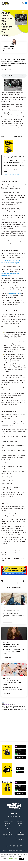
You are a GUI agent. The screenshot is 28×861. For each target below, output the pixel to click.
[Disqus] (14, 720)
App (8, 837)
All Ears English (8, 822)
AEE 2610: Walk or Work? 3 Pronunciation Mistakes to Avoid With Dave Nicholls (13, 615)
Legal (23, 850)
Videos (7, 828)
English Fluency (20, 59)
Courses (20, 837)
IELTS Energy (20, 822)
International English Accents (10, 680)
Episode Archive (7, 823)
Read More (7, 621)
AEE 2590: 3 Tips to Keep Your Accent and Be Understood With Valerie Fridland (13, 651)
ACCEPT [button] (21, 858)
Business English (7, 827)
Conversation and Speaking (10, 646)
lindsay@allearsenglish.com (14, 816)
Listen (8, 832)
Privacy (16, 850)
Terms (20, 850)
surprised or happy (15, 293)
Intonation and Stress (6, 61)
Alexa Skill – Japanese (7, 834)
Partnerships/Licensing (20, 836)
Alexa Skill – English (8, 836)
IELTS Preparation (20, 839)
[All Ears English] (14, 806)
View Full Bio (6, 50)
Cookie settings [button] (13, 858)
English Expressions (8, 59)
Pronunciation (17, 61)
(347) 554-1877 (14, 818)
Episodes (20, 823)
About (20, 832)
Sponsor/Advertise (20, 834)
